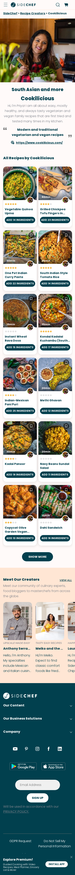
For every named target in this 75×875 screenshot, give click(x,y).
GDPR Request (20, 841)
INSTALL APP (57, 864)
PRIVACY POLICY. (16, 811)
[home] (23, 4)
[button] (5, 4)
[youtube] (15, 749)
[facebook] (48, 749)
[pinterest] (26, 749)
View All (66, 580)
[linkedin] (59, 749)
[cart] (66, 4)
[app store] (53, 766)
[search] (57, 4)
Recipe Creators (32, 13)
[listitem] (16, 638)
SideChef (10, 13)
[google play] (23, 766)
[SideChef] (20, 698)
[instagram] (37, 749)
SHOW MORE (37, 557)
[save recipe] (31, 172)
